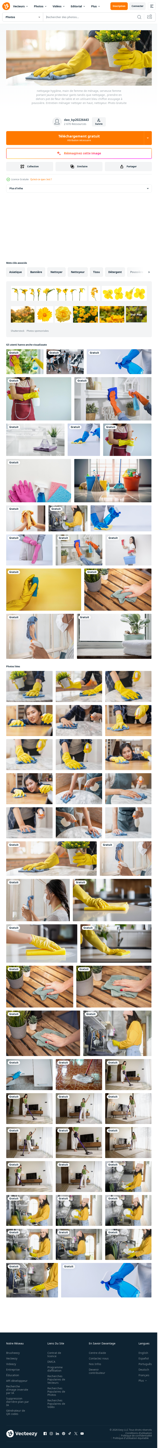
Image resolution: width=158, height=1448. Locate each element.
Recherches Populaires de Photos (55, 1390)
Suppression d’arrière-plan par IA (15, 1400)
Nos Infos (93, 1363)
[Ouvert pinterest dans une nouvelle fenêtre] (63, 1432)
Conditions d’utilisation (136, 1432)
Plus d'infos (16, 187)
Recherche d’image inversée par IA (16, 1388)
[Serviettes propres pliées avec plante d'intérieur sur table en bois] (114, 635)
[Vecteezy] (6, 6)
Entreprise (13, 1368)
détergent (115, 271)
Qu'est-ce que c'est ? (41, 179)
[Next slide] (143, 271)
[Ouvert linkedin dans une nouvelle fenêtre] (57, 1432)
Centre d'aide (95, 1351)
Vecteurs (19, 6)
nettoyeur (78, 271)
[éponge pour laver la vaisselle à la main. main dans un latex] (43, 588)
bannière (36, 271)
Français (141, 1374)
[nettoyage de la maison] (112, 397)
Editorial (76, 6)
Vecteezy (11, 1357)
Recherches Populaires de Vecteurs (55, 1378)
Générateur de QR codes (15, 1411)
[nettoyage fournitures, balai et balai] (112, 479)
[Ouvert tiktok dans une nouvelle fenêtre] (69, 1432)
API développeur (17, 1379)
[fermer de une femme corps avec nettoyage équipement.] (127, 438)
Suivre (99, 124)
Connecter (137, 6)
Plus (94, 6)
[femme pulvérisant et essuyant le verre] (24, 360)
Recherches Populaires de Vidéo (55, 1402)
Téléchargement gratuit (79, 138)
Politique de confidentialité (133, 1434)
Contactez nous (97, 1357)
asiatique (15, 271)
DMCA (50, 1360)
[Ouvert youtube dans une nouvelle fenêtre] (82, 1432)
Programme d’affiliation (53, 1367)
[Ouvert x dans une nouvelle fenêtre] (75, 1432)
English (140, 1351)
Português (142, 1363)
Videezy (11, 1363)
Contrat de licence (53, 1353)
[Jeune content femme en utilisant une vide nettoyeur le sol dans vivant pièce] (128, 1073)
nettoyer (56, 271)
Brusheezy (13, 1351)
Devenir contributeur (95, 1370)
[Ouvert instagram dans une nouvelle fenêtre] (51, 1432)
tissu (96, 271)
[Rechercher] (139, 17)
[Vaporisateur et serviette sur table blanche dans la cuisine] (35, 438)
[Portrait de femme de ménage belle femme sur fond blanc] (128, 548)
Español (141, 1357)
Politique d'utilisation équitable (128, 1437)
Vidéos (57, 6)
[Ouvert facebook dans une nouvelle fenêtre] (45, 1432)
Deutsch (141, 1368)
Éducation (12, 1374)
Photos (38, 6)
